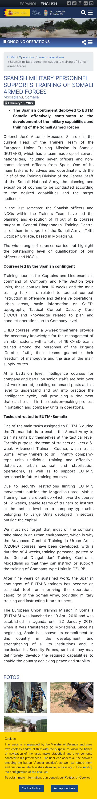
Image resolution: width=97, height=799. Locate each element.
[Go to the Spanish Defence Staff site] (49, 12)
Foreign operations (50, 57)
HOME (11, 57)
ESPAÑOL (28, 3)
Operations (27, 57)
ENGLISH (49, 3)
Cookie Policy (31, 788)
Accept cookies (64, 788)
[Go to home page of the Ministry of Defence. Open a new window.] (17, 12)
